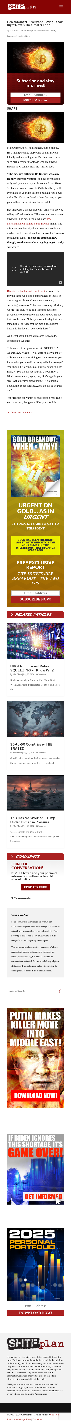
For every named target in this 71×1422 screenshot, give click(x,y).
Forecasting (12, 36)
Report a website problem (19, 1416)
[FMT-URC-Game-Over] (35, 1200)
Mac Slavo (14, 30)
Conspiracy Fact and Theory (43, 30)
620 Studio (55, 1412)
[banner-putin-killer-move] (35, 1104)
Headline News (24, 36)
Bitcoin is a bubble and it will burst (26, 288)
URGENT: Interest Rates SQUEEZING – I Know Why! (32, 665)
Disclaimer (37, 1416)
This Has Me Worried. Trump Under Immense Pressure (32, 817)
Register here (35, 884)
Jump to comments (21, 409)
